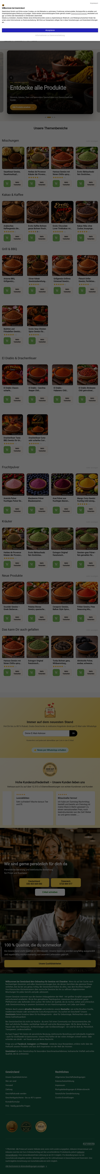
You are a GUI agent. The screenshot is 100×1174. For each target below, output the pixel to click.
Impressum (94, 3)
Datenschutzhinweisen (79, 13)
